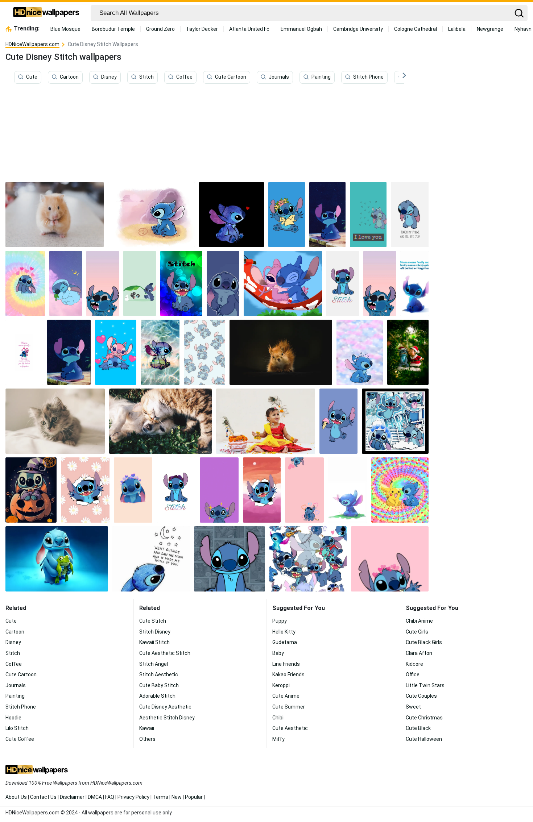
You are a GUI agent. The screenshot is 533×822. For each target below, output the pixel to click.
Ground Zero (160, 29)
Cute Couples (421, 696)
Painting (321, 77)
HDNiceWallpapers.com (32, 44)
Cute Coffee (19, 739)
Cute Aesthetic (290, 728)
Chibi (278, 718)
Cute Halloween (424, 739)
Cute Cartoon (230, 77)
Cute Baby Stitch (159, 685)
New (177, 797)
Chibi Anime (419, 621)
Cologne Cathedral (415, 29)
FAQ (109, 797)
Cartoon (69, 77)
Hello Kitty (284, 632)
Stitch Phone (368, 77)
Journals (279, 77)
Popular (194, 797)
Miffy (278, 739)
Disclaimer (72, 797)
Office (413, 674)
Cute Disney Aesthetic (165, 707)
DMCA (95, 797)
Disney (109, 77)
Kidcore (414, 664)
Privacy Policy (133, 797)
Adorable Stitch (157, 696)
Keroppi (281, 685)
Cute (31, 77)
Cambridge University (358, 29)
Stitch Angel (153, 664)
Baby (278, 653)
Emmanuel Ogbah (301, 29)
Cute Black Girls (424, 642)
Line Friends (286, 664)
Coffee (184, 77)
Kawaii (146, 728)
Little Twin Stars (425, 685)
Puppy (279, 621)
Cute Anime (285, 696)
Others (147, 739)
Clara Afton (419, 653)
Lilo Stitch (17, 728)
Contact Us (43, 797)
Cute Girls (417, 632)
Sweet (413, 707)
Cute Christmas (424, 718)
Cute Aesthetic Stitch (164, 653)
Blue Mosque (65, 29)
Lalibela (457, 29)
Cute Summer (288, 707)
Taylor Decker (202, 29)
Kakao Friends (288, 674)
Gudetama (284, 642)
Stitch (146, 77)
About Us (16, 797)
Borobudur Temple (113, 29)
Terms (160, 797)
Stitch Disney (154, 632)
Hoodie (13, 718)
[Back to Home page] (46, 13)
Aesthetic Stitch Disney (167, 718)
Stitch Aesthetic (158, 674)
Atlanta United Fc (249, 29)
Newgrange (490, 29)
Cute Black (418, 728)
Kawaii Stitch (154, 642)
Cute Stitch (152, 621)
